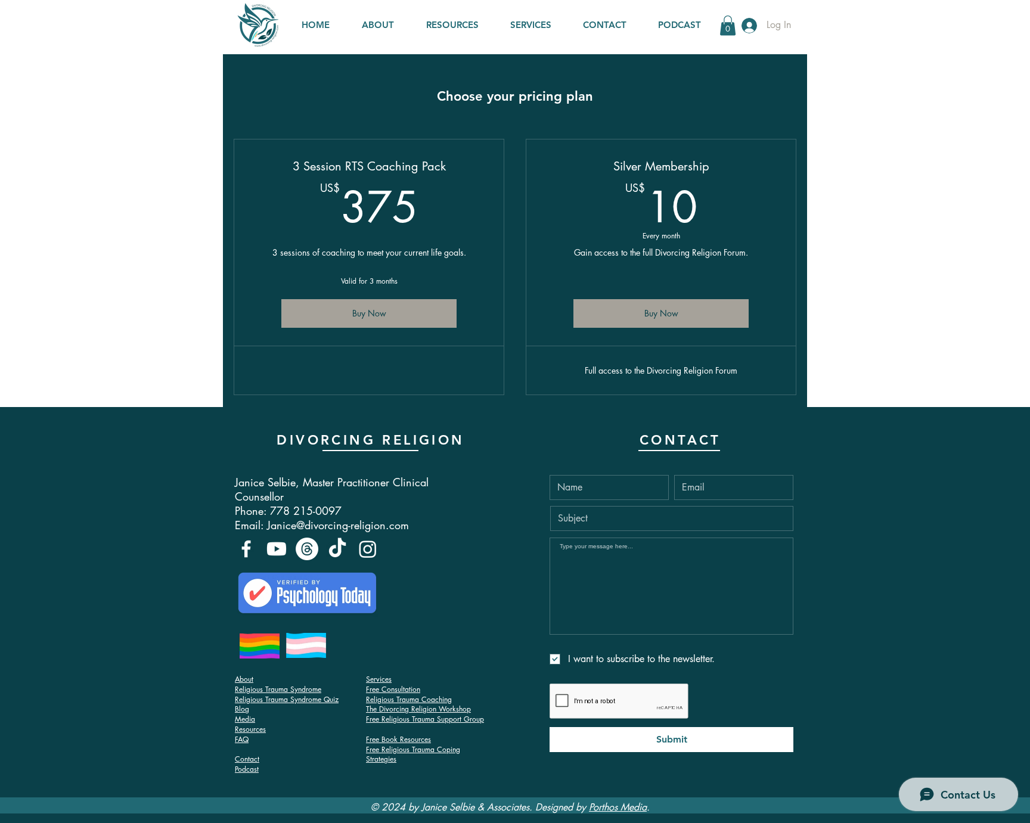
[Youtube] (276, 549)
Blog (242, 709)
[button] (727, 25)
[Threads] (307, 549)
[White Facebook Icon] (246, 549)
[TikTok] (337, 549)
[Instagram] (367, 549)
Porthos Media (618, 807)
